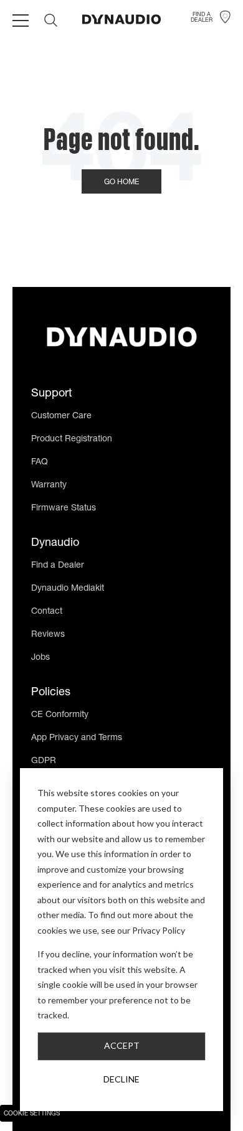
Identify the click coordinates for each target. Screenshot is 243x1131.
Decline (121, 1079)
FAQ (39, 462)
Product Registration (71, 439)
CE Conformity (59, 715)
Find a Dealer (57, 565)
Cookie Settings (32, 1114)
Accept (122, 1045)
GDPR (43, 761)
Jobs (40, 658)
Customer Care (61, 416)
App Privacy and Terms (76, 738)
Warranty (49, 485)
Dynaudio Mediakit (67, 588)
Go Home (121, 182)
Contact (46, 612)
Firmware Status (63, 508)
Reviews (48, 635)
